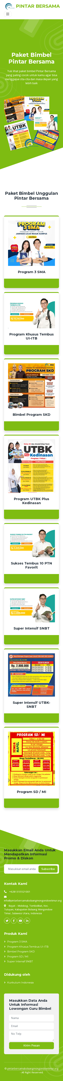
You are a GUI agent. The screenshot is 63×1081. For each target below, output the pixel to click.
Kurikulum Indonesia (20, 982)
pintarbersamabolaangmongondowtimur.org (32, 1068)
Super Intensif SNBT (20, 961)
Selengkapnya (31, 283)
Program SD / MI (17, 956)
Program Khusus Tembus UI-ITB (28, 946)
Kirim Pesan (31, 1045)
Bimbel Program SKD (21, 951)
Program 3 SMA (17, 941)
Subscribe (48, 869)
